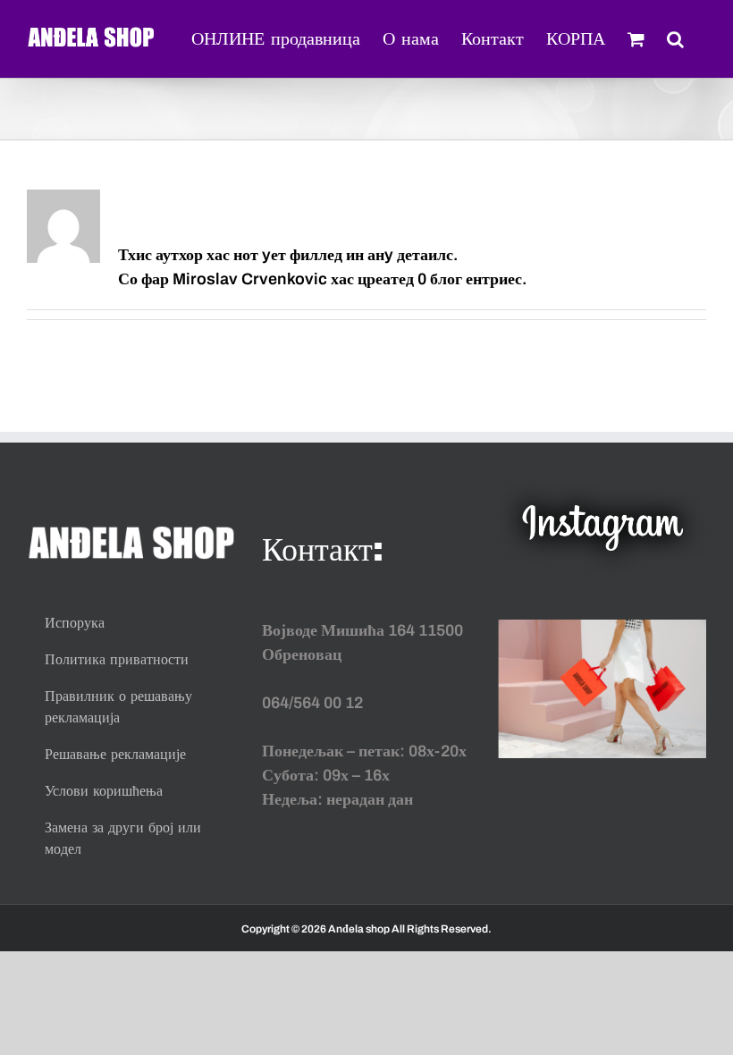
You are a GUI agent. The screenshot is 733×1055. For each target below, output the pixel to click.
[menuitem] (275, 37)
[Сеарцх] (675, 37)
